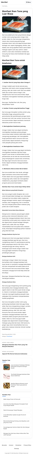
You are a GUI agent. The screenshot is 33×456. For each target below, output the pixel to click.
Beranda (4, 445)
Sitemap (16, 448)
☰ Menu (28, 2)
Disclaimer (18, 445)
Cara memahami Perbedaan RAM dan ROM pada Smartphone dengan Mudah (20, 366)
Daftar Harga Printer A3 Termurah (11, 399)
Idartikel (4, 2)
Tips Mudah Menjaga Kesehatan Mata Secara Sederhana (20, 375)
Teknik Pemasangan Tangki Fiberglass (12, 410)
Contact (11, 445)
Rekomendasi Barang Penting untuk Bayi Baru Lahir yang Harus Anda (16, 421)
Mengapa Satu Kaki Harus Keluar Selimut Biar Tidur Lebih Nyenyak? (16, 434)
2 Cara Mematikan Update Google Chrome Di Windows (14, 415)
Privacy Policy (27, 445)
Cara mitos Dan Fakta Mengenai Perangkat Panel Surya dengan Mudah (15, 404)
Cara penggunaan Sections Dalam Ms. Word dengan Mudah (16, 427)
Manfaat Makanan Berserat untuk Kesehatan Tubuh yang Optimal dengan (19, 385)
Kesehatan (9, 336)
